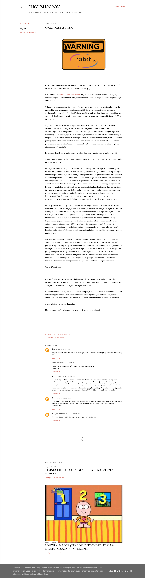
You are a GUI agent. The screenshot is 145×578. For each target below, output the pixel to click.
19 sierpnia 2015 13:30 (64, 398)
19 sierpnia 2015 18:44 (73, 414)
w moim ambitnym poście (69, 94)
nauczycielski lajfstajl (28, 32)
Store (62, 12)
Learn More (116, 571)
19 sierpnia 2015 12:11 (68, 376)
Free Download (74, 12)
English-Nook (44, 6)
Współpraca (34, 12)
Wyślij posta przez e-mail (62, 334)
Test (53, 349)
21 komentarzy (59, 477)
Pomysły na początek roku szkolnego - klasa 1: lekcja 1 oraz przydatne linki (79, 546)
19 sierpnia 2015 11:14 (68, 363)
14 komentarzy (59, 553)
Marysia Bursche (58, 414)
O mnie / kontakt (50, 12)
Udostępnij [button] (24, 23)
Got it (128, 571)
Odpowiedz (56, 358)
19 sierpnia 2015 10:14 (63, 349)
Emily (54, 398)
